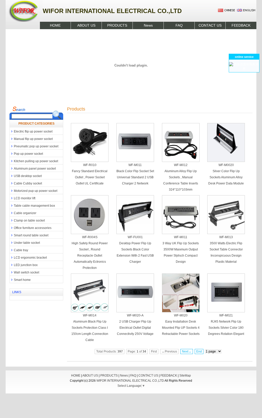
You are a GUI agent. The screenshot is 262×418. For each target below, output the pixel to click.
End (199, 351)
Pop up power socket (26, 153)
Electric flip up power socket (31, 131)
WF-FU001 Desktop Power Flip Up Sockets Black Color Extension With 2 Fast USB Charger (135, 249)
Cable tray (19, 249)
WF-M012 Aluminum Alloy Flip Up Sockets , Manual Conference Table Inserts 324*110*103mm (180, 177)
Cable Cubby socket (26, 182)
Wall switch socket (24, 271)
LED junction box (24, 264)
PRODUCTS (117, 25)
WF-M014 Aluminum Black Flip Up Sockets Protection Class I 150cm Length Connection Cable (89, 328)
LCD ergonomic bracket (28, 257)
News (148, 25)
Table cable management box (32, 205)
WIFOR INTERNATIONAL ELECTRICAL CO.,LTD (130, 380)
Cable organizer (23, 212)
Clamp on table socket (27, 220)
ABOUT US (86, 25)
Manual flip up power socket (31, 138)
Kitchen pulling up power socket (34, 160)
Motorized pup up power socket (33, 190)
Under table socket (25, 242)
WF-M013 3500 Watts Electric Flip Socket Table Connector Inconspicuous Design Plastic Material (226, 249)
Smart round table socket (29, 234)
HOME (55, 25)
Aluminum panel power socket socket (33, 169)
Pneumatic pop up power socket (34, 145)
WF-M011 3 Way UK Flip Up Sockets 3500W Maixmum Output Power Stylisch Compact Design (180, 249)
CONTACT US (210, 25)
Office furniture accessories (30, 227)
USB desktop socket (26, 175)
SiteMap (185, 375)
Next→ (186, 351)
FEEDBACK (241, 25)
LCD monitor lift (22, 197)
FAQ (179, 25)
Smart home (20, 279)
